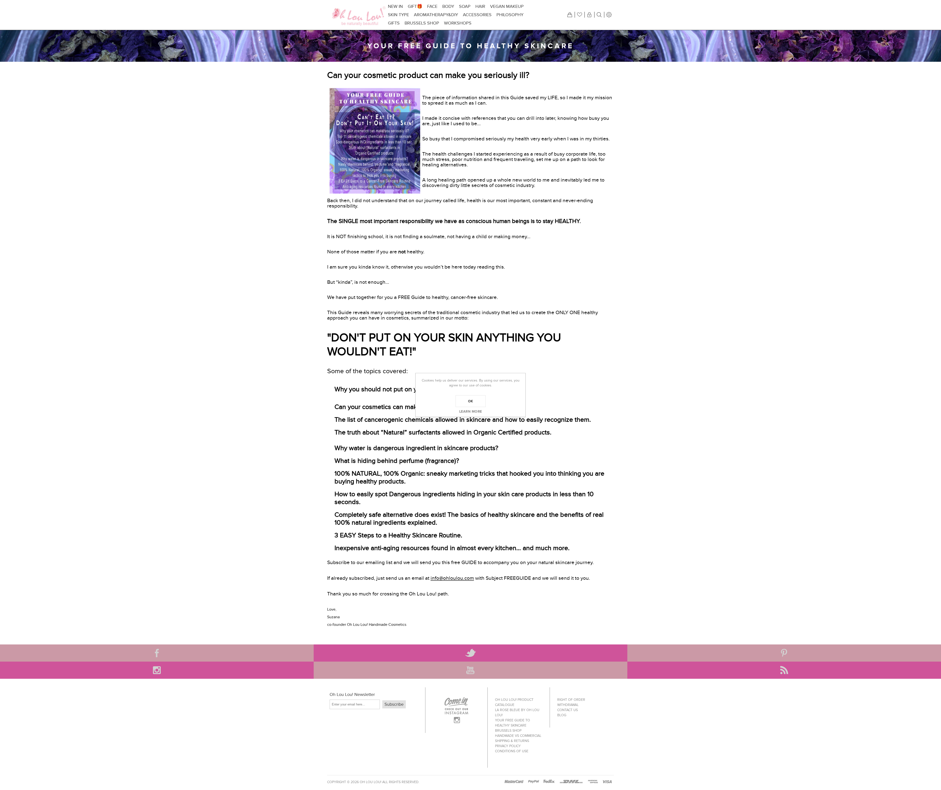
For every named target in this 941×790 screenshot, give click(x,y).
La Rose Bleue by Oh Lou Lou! (517, 712)
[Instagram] (157, 670)
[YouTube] (470, 670)
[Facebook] (157, 653)
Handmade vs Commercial (518, 736)
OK (470, 401)
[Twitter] (470, 653)
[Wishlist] (579, 15)
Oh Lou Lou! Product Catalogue (514, 702)
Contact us (567, 710)
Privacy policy (508, 746)
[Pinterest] (784, 653)
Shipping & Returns (512, 741)
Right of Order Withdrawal (571, 702)
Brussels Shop (508, 730)
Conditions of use (511, 751)
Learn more (470, 411)
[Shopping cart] (570, 15)
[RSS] (784, 670)
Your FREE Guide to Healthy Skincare (512, 723)
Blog (561, 715)
